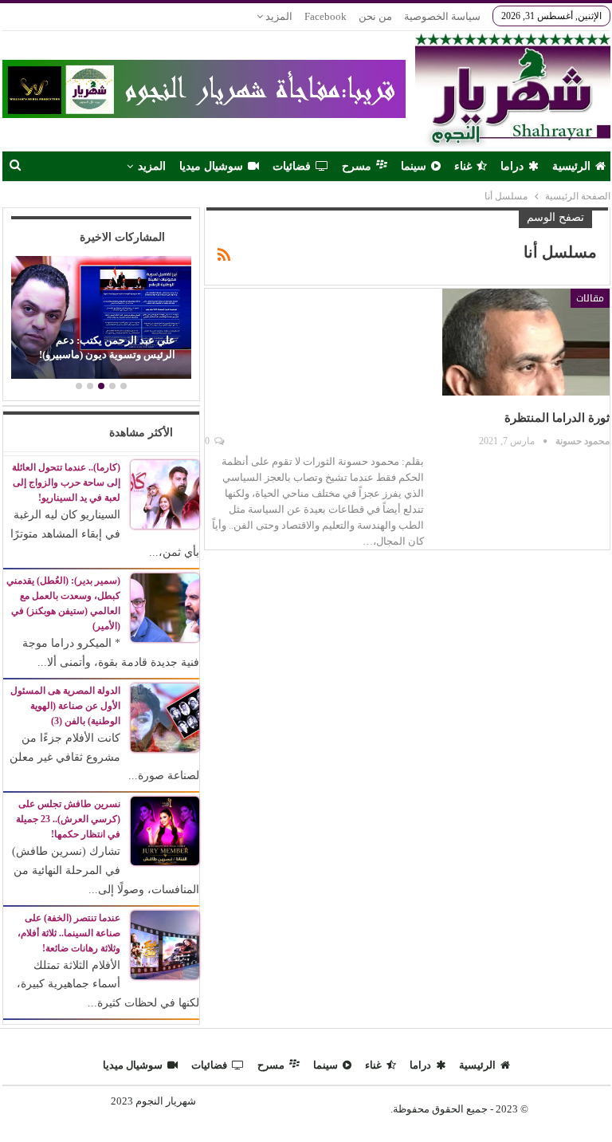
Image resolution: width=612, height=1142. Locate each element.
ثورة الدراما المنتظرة (557, 418)
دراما (512, 166)
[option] (100, 319)
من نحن (375, 16)
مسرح (356, 166)
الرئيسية (571, 166)
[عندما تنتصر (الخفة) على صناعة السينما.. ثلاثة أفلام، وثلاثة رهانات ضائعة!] (165, 944)
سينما (413, 166)
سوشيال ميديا (211, 166)
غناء (463, 166)
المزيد (277, 16)
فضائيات (292, 166)
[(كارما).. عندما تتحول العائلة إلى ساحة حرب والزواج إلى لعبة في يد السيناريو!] (165, 493)
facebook (325, 16)
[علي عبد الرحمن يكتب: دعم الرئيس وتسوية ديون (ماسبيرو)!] (100, 317)
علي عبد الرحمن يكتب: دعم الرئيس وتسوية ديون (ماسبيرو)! (107, 347)
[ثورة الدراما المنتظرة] (526, 342)
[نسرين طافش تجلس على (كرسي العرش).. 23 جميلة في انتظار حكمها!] (165, 830)
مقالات (590, 298)
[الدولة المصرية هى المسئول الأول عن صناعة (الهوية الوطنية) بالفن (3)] (165, 717)
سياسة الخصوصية (442, 16)
